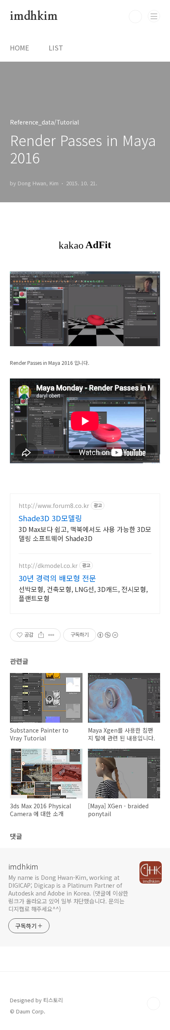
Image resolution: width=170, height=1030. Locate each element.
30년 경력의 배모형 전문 (57, 578)
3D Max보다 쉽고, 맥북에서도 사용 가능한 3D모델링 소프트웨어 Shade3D (85, 533)
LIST (56, 48)
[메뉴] (154, 16)
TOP (153, 1003)
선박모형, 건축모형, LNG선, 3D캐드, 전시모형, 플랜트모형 (83, 593)
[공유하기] (41, 635)
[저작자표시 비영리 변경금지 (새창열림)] (107, 635)
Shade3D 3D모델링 (50, 518)
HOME (19, 48)
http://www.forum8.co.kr (54, 505)
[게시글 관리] (51, 635)
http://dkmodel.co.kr (48, 565)
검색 (135, 16)
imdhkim (34, 16)
